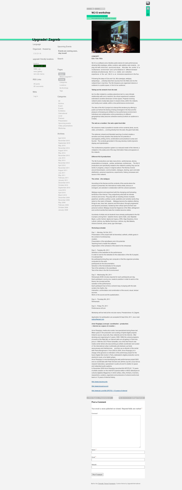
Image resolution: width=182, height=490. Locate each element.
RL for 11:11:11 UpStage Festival (131, 398)
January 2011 (63, 180)
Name (93, 450)
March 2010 (62, 195)
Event (60, 106)
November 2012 (64, 163)
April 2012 (61, 165)
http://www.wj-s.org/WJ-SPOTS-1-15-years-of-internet (109, 390)
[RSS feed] (148, 4)
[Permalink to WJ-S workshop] (148, 11)
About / (61, 74)
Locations (63, 85)
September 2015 (64, 143)
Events (102, 9)
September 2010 (64, 187)
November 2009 (64, 200)
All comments (38, 86)
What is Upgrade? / (66, 77)
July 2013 (61, 158)
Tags (61, 91)
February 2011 (63, 177)
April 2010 (61, 192)
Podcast (61, 118)
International (62, 113)
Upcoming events (64, 123)
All (93, 9)
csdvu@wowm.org (98, 319)
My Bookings (64, 88)
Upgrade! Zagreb (46, 39)
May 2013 (61, 160)
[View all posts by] (147, 9)
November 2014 (64, 148)
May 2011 (61, 175)
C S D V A (37, 53)
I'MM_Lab (37, 69)
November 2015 (64, 140)
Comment (94, 413)
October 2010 (63, 185)
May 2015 (61, 145)
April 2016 (61, 138)
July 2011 (61, 173)
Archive (61, 103)
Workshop (61, 128)
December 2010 (64, 182)
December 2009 (64, 197)
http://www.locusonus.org (100, 386)
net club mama (39, 74)
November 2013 (64, 155)
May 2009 (61, 202)
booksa (36, 63)
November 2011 (64, 168)
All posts (37, 84)
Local (60, 116)
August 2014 (62, 150)
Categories (63, 82)
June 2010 (62, 190)
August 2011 (62, 170)
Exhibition (61, 111)
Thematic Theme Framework (107, 483)
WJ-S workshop (101, 12)
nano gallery (38, 71)
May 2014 (61, 153)
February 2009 (63, 205)
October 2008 (63, 207)
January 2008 (63, 210)
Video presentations (65, 125)
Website (94, 464)
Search (60, 58)
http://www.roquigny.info (99, 382)
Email (93, 457)
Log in (36, 96)
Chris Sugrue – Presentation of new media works (98, 398)
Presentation (62, 120)
